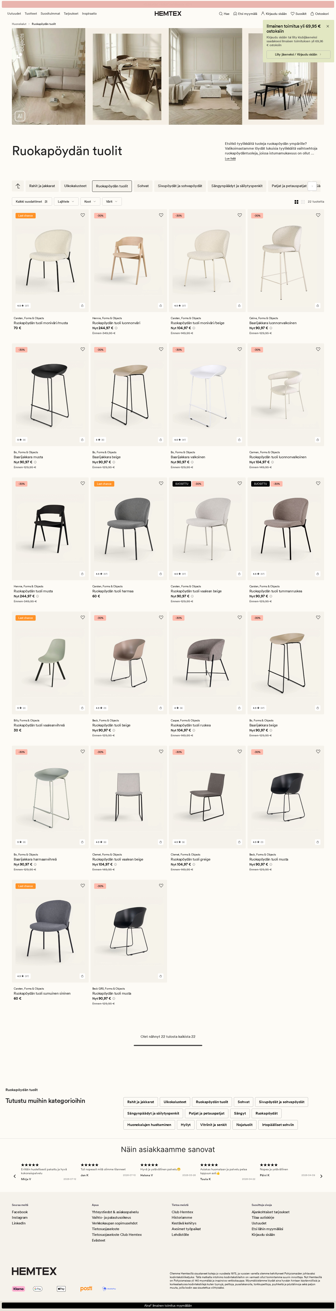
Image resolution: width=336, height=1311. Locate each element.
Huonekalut (19, 24)
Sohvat (143, 186)
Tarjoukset (71, 13)
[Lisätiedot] (115, 329)
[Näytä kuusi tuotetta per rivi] (303, 201)
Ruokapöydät (267, 1113)
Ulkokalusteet (75, 186)
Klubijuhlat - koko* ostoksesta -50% (168, 4)
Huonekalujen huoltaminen (149, 1125)
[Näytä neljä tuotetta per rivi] (296, 201)
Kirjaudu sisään (263, 1234)
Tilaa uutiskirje (263, 1217)
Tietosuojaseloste (106, 1229)
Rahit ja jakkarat (42, 186)
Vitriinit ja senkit (213, 1125)
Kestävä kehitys (184, 1223)
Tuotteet (31, 13)
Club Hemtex (182, 1212)
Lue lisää (230, 158)
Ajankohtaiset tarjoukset (271, 1212)
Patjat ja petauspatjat (289, 186)
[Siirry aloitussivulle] (168, 13)
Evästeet (98, 1240)
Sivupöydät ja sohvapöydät (180, 186)
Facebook (19, 1212)
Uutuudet (14, 13)
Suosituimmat (50, 13)
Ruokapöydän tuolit (112, 186)
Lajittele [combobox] (63, 201)
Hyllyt (186, 1125)
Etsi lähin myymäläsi (267, 1229)
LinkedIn (18, 1223)
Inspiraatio (89, 13)
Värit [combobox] (109, 201)
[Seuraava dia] (312, 186)
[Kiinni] (328, 26)
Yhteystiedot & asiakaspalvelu (115, 1212)
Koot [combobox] (87, 201)
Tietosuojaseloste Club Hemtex (117, 1234)
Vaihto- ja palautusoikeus (111, 1217)
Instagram (20, 1217)
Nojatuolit (244, 1125)
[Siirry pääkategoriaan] (18, 185)
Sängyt (240, 1113)
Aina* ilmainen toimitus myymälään (168, 1305)
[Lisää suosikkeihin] (83, 215)
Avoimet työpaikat (186, 1229)
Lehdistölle (180, 1234)
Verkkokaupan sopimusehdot (115, 1223)
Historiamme (182, 1217)
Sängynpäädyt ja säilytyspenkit (237, 186)
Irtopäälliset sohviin (278, 1125)
